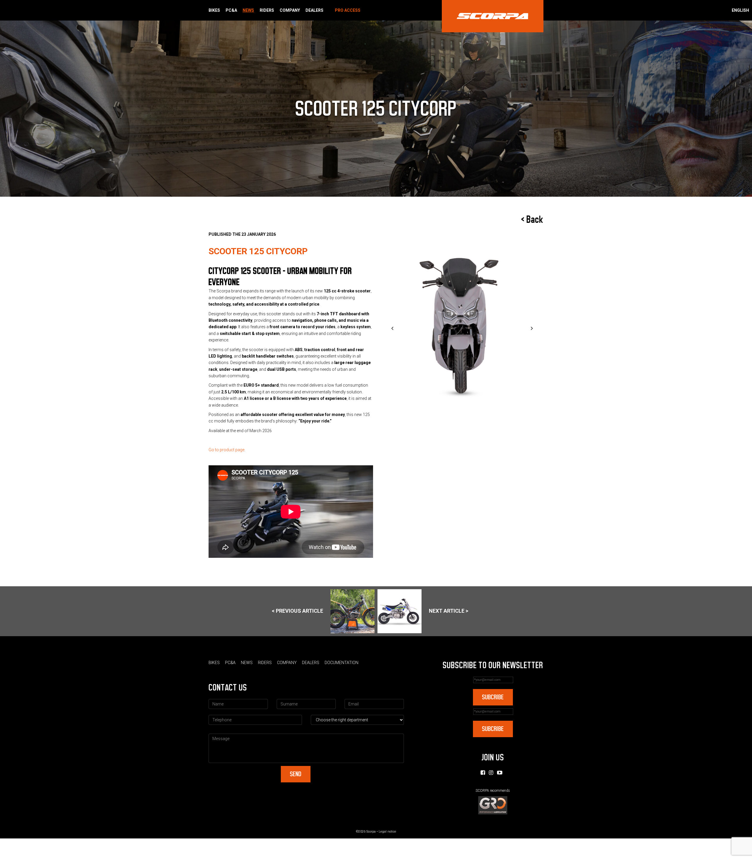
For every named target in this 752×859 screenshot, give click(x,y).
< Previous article (297, 611)
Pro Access (347, 10)
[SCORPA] (492, 16)
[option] (461, 328)
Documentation (341, 662)
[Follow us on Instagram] (491, 772)
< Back (532, 219)
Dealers (314, 10)
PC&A (231, 10)
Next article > (448, 611)
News (248, 10)
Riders (267, 10)
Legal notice (387, 831)
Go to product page (226, 449)
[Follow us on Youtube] (499, 772)
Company (290, 10)
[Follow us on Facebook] (483, 772)
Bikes (214, 10)
